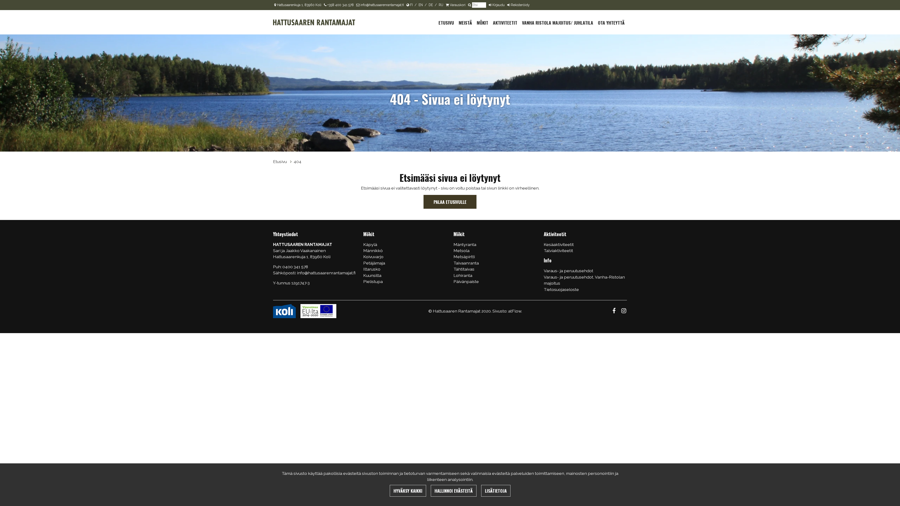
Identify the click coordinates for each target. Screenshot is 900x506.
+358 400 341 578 (340, 5)
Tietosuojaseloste (561, 289)
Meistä (465, 22)
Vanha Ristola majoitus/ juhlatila (557, 22)
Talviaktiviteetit (558, 250)
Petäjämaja (374, 262)
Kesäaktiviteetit (559, 244)
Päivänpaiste (466, 281)
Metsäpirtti (464, 256)
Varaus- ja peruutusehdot (568, 270)
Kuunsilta (372, 275)
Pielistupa (373, 281)
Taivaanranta (466, 262)
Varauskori (457, 5)
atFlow (514, 311)
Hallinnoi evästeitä (454, 490)
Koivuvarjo (373, 256)
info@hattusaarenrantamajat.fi (382, 5)
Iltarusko (371, 269)
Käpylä (370, 244)
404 (297, 161)
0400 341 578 (295, 266)
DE (431, 5)
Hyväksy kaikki (408, 490)
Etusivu (446, 22)
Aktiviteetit (505, 22)
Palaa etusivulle (450, 202)
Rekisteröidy (520, 5)
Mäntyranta (465, 244)
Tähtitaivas (464, 269)
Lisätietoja (496, 490)
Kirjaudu (498, 5)
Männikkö (373, 250)
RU (441, 5)
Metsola (461, 250)
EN (421, 5)
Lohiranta (463, 275)
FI (411, 5)
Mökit (482, 22)
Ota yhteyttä (611, 22)
